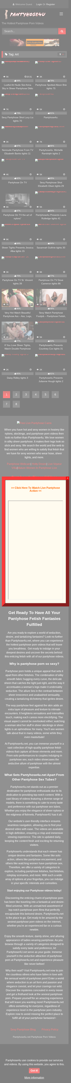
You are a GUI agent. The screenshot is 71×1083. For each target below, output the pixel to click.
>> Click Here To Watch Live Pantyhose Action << (35, 489)
